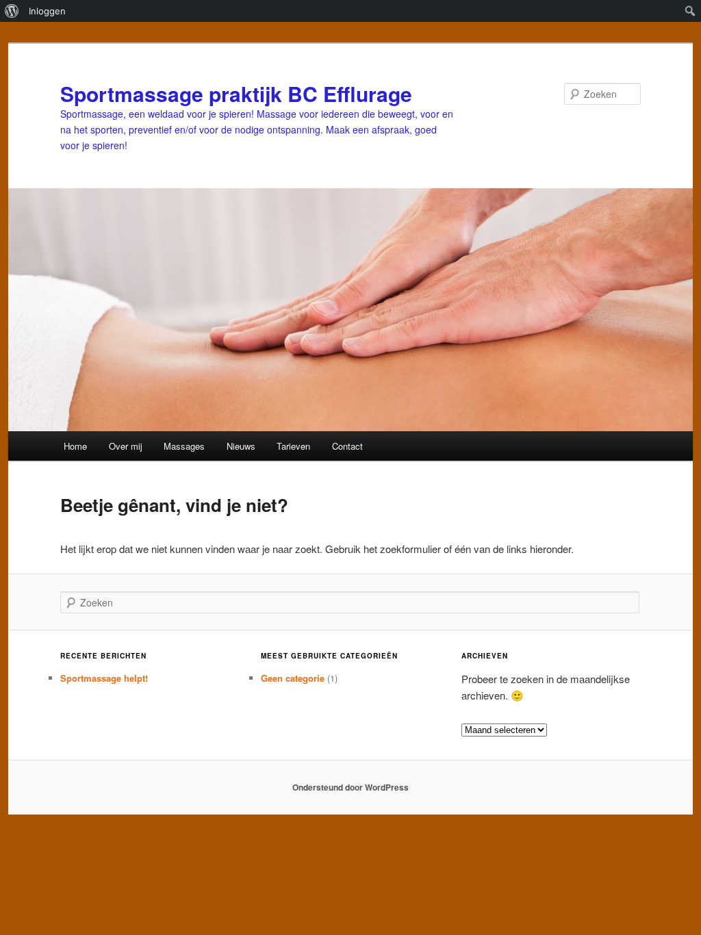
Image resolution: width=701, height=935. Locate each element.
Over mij (125, 445)
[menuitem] (12, 11)
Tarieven (293, 445)
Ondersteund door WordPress (350, 787)
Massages (184, 445)
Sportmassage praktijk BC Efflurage (236, 93)
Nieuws (241, 445)
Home (75, 445)
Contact (347, 445)
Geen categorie (292, 677)
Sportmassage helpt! (104, 677)
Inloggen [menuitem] (47, 10)
